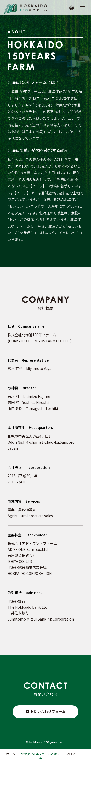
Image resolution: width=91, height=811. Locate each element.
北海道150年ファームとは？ (40, 754)
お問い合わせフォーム (48, 711)
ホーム (10, 754)
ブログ (70, 754)
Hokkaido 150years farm (47, 742)
